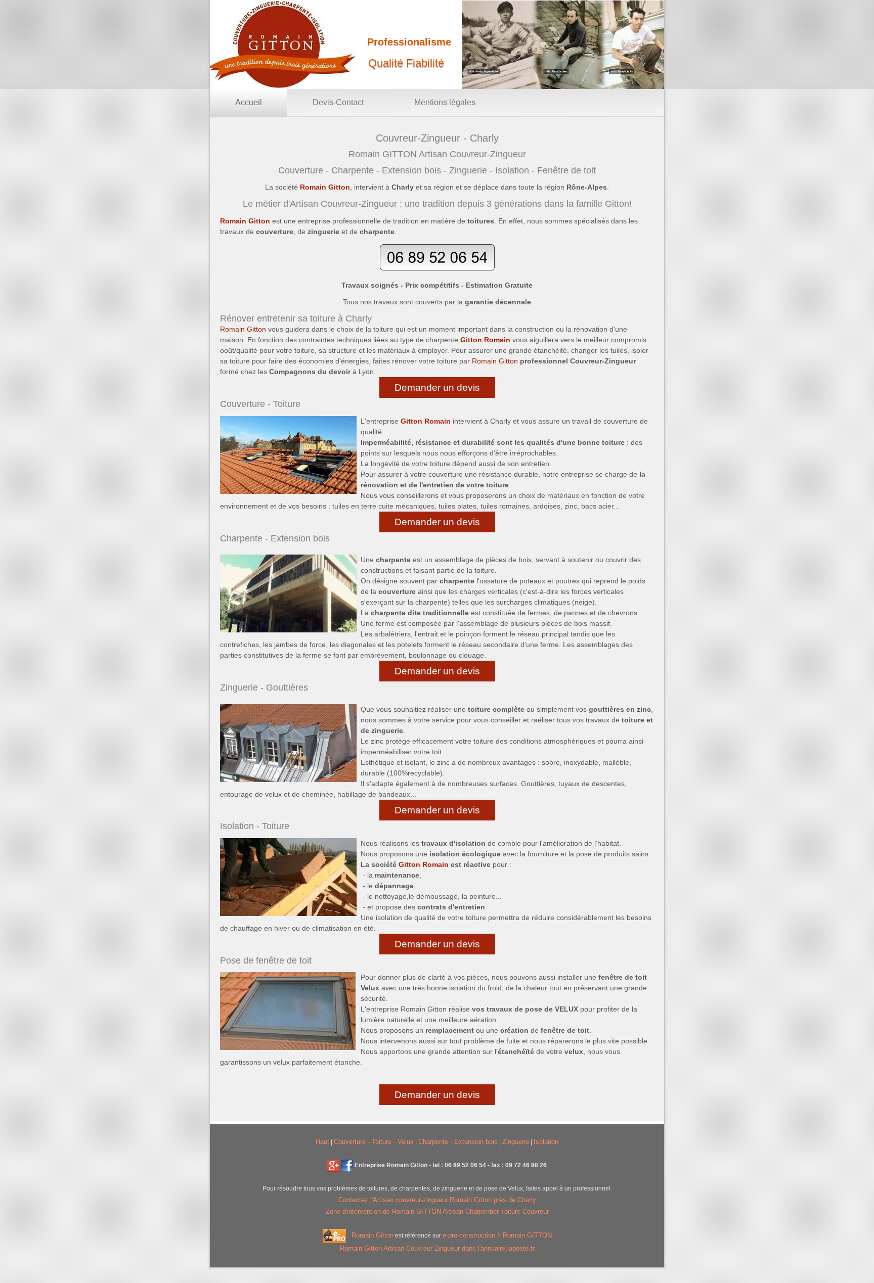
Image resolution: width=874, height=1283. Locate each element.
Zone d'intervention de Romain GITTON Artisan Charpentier (413, 1211)
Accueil (248, 102)
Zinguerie (515, 1141)
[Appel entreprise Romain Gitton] (437, 268)
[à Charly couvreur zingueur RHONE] (347, 1165)
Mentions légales (444, 102)
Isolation (546, 1141)
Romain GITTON (527, 1236)
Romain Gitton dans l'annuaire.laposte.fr (437, 1248)
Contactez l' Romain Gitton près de (437, 1200)
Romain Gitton (373, 1236)
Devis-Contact (338, 102)
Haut (322, 1141)
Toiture (511, 1211)
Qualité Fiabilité (406, 63)
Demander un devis (437, 387)
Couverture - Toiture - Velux (374, 1141)
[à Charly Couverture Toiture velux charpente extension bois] (333, 1165)
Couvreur (535, 1211)
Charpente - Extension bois (458, 1141)
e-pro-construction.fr (472, 1236)
